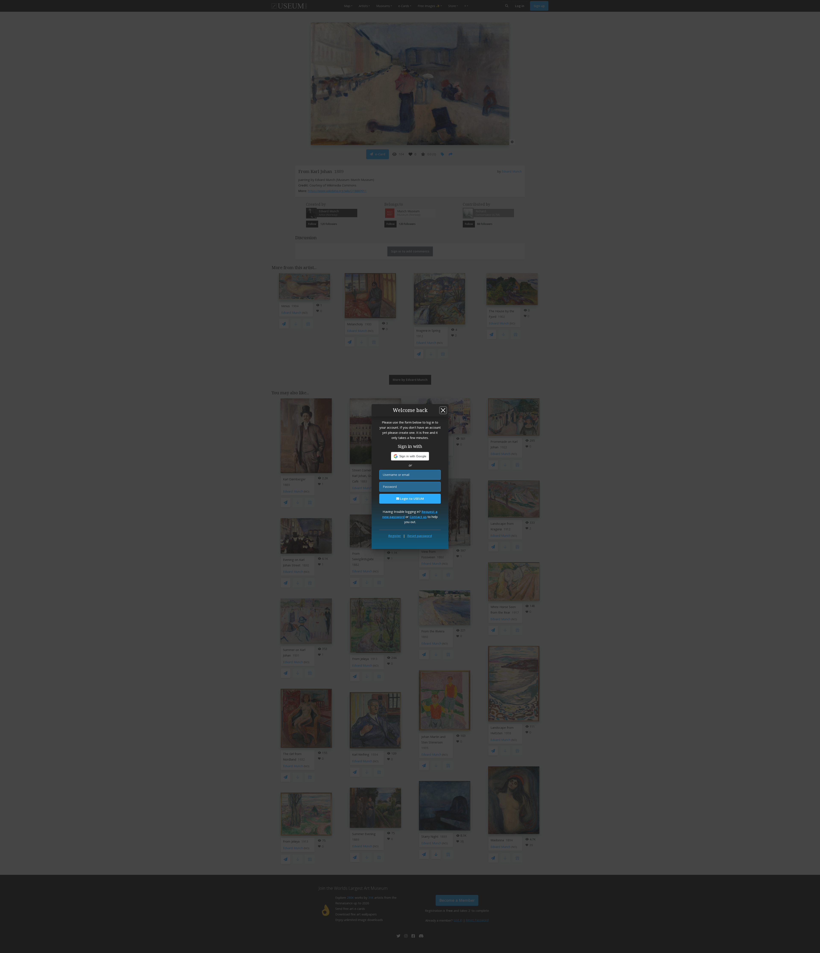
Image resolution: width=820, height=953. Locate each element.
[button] (410, 456)
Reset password (419, 536)
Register (394, 536)
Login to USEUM (411, 499)
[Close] (443, 410)
